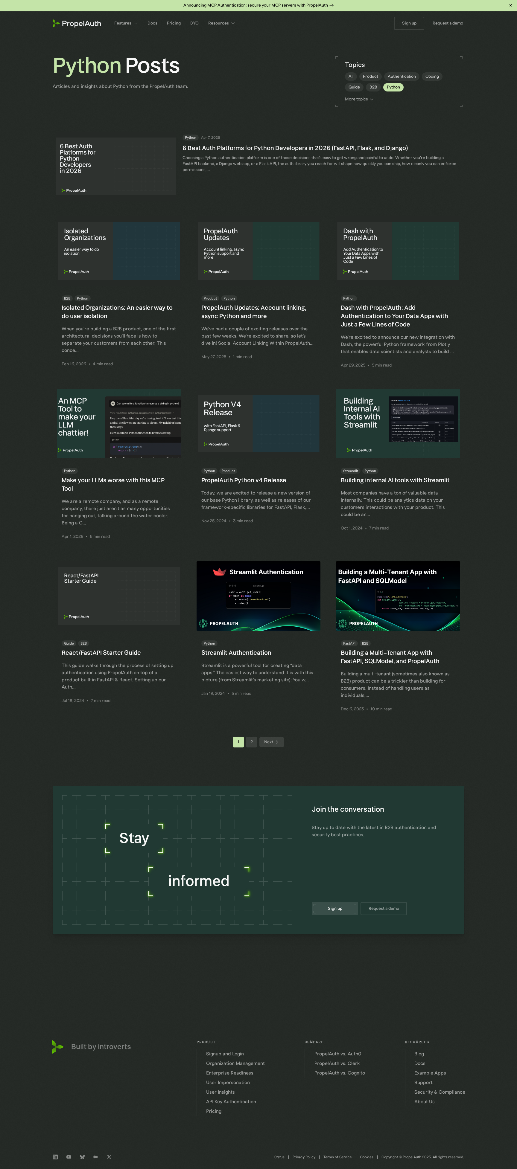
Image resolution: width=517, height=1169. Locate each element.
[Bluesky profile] (82, 1157)
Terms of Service (337, 1157)
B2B (373, 87)
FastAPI (349, 643)
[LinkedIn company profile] (55, 1157)
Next (268, 742)
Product (370, 76)
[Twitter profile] (109, 1157)
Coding (432, 76)
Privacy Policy (304, 1157)
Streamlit (350, 471)
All (351, 76)
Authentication (402, 76)
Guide (354, 87)
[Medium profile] (95, 1157)
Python (393, 87)
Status (279, 1157)
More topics (356, 99)
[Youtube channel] (68, 1157)
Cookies (366, 1157)
